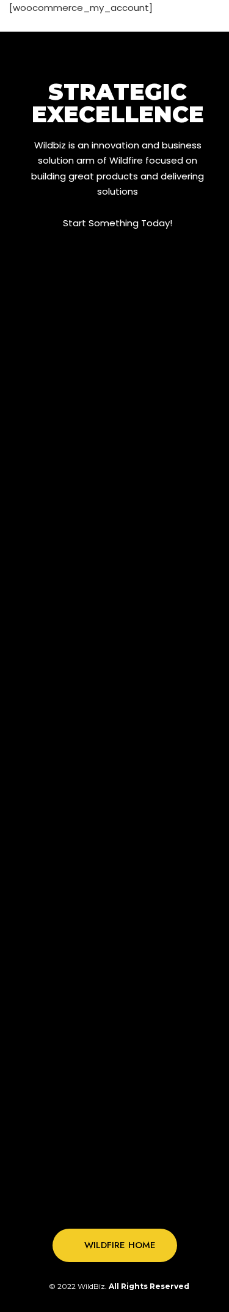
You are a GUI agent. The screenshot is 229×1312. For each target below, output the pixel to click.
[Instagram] (127, 1206)
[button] (115, 1245)
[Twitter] (102, 1206)
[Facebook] (77, 1206)
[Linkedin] (152, 1206)
